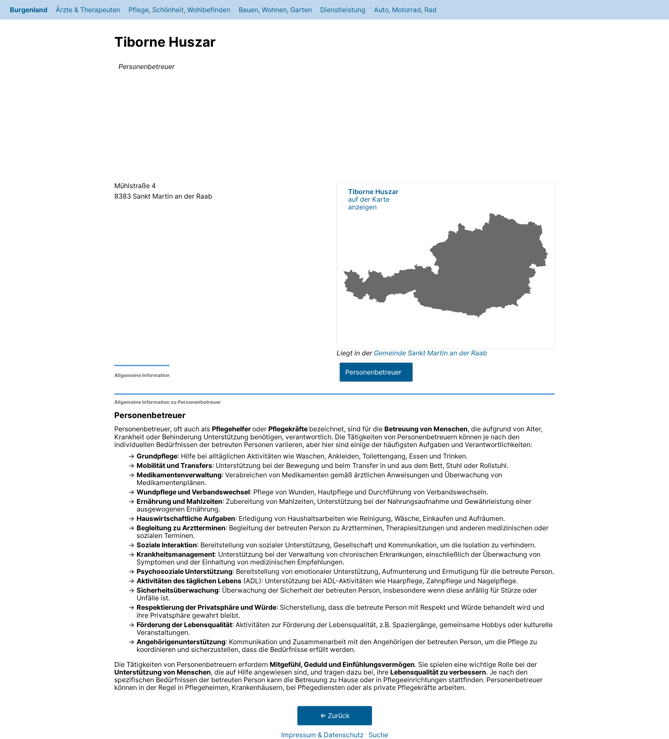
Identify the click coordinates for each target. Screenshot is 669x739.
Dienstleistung (343, 10)
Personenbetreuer (373, 372)
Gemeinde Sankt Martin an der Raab (430, 353)
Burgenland (28, 10)
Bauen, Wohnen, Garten (275, 10)
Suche (378, 735)
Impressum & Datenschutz (322, 735)
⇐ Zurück (334, 715)
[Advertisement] (334, 127)
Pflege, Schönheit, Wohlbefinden (179, 10)
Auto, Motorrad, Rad (405, 10)
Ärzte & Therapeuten (88, 10)
